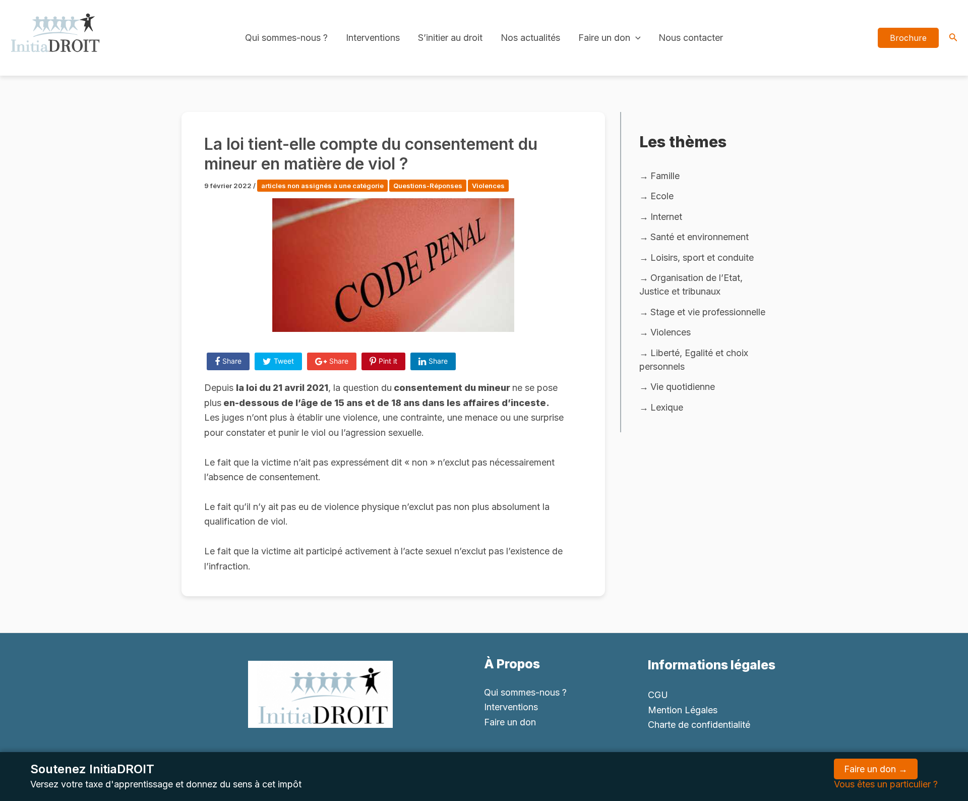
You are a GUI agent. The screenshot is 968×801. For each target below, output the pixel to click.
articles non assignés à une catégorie (322, 186)
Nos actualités (530, 37)
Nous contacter (690, 37)
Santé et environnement (699, 237)
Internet (666, 216)
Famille (665, 175)
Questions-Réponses (427, 186)
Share (231, 361)
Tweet (284, 361)
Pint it (388, 361)
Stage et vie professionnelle (707, 312)
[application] (635, 38)
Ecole (662, 196)
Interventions (373, 37)
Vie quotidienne (682, 386)
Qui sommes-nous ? (286, 37)
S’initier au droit (450, 37)
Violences (488, 186)
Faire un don (604, 37)
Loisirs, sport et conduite (702, 257)
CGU (658, 695)
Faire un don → (876, 769)
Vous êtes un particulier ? (886, 784)
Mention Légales (682, 710)
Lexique (666, 407)
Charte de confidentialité (699, 724)
